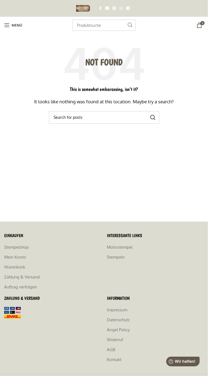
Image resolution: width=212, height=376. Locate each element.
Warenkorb (14, 267)
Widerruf (115, 339)
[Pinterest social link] (114, 8)
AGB (111, 349)
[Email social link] (107, 8)
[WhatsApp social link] (121, 8)
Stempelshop (16, 247)
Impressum (117, 309)
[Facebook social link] (100, 8)
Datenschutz (118, 319)
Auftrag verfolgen (20, 287)
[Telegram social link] (128, 8)
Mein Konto (15, 257)
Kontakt (114, 359)
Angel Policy (118, 329)
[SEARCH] (130, 25)
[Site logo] (83, 7)
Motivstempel (119, 247)
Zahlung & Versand (22, 277)
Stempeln (116, 257)
